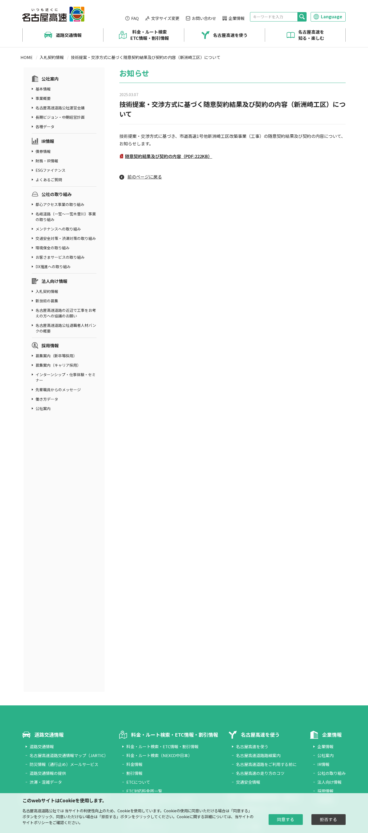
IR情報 (47, 141)
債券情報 (43, 151)
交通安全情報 (248, 782)
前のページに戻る (144, 176)
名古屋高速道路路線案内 (258, 755)
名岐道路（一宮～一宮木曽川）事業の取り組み (66, 216)
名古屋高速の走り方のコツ (260, 773)
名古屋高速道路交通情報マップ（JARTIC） (69, 755)
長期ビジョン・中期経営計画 (60, 117)
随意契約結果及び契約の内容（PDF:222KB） (168, 156)
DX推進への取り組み (53, 266)
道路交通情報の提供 (48, 773)
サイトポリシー (35, 822)
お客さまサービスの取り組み (60, 257)
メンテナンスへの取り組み (58, 229)
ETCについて (138, 782)
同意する (285, 819)
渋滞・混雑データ (46, 782)
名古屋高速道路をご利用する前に (266, 764)
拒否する (328, 819)
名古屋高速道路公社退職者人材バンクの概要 (66, 328)
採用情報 (50, 345)
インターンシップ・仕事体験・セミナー (66, 377)
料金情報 (134, 764)
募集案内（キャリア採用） (58, 365)
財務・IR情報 (47, 160)
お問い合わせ (204, 18)
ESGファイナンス (50, 170)
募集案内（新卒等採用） (56, 355)
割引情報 (134, 773)
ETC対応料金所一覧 (144, 791)
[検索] (301, 16)
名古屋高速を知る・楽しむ (311, 35)
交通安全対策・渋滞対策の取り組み (66, 238)
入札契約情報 (52, 57)
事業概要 (43, 98)
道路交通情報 (69, 35)
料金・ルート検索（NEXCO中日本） (159, 755)
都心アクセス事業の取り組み (60, 204)
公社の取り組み (56, 194)
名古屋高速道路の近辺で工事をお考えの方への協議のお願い (66, 312)
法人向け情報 (54, 281)
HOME (26, 57)
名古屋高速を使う (230, 35)
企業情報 (236, 18)
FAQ (135, 18)
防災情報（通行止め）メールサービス (64, 764)
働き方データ (47, 399)
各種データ (45, 126)
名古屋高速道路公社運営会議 (60, 107)
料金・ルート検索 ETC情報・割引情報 (149, 35)
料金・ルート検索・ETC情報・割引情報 (162, 746)
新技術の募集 (47, 300)
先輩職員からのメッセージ (58, 389)
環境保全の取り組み (53, 247)
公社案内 (50, 78)
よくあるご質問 (49, 179)
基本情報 (43, 89)
